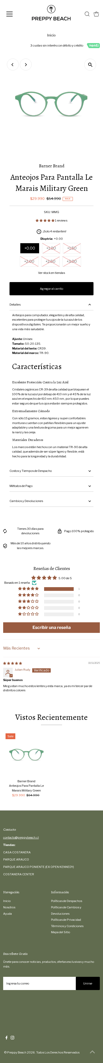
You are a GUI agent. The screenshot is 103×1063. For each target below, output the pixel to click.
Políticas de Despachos (66, 901)
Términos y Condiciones (67, 926)
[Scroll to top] (92, 1052)
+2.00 (29, 261)
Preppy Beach (16, 1052)
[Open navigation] (14, 14)
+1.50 (72, 248)
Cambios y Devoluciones (26, 501)
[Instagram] (12, 1038)
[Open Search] (87, 14)
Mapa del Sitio (60, 932)
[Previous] (13, 65)
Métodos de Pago (21, 486)
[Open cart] (96, 14)
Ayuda (7, 913)
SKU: (47, 212)
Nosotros (9, 907)
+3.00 (72, 261)
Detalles (15, 304)
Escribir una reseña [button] (51, 627)
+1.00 (51, 248)
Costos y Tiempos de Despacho (31, 471)
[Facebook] (6, 1038)
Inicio (51, 35)
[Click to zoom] (90, 65)
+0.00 (29, 248)
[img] (12, 663)
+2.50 (50, 261)
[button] (45, 220)
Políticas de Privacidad (66, 920)
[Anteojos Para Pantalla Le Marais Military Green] (26, 754)
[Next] (26, 65)
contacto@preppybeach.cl (21, 837)
